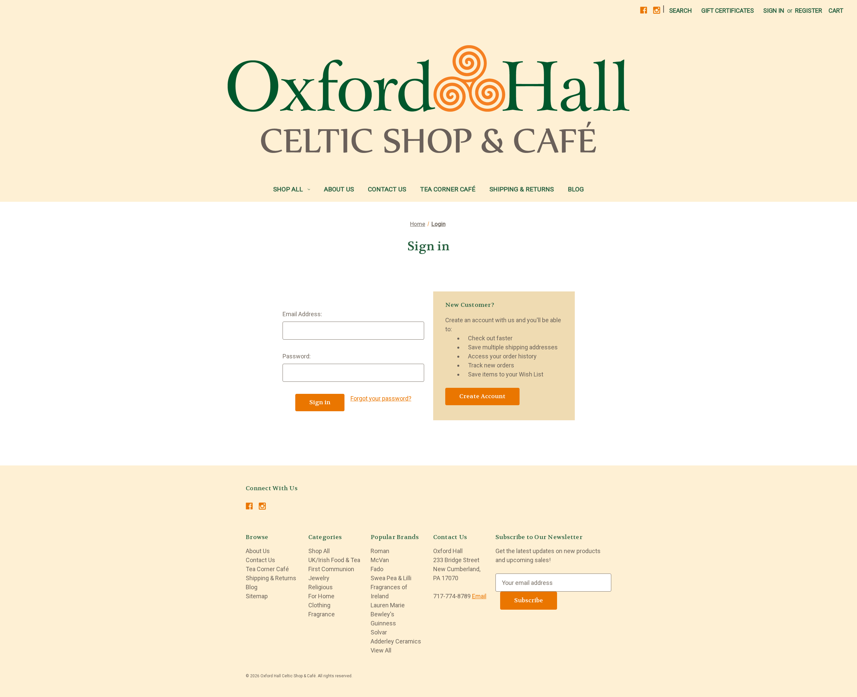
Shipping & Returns (521, 189)
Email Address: (302, 314)
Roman (380, 550)
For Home (321, 596)
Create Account (482, 396)
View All (381, 650)
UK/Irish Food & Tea (334, 559)
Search (680, 10)
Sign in (773, 10)
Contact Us (387, 189)
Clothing (319, 605)
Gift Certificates (727, 10)
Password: (297, 356)
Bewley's (382, 614)
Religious (320, 587)
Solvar (379, 632)
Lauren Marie (388, 605)
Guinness (383, 623)
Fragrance (321, 614)
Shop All (288, 189)
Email (479, 596)
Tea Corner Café (447, 189)
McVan (380, 559)
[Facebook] (643, 10)
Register (808, 10)
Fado (377, 569)
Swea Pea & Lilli (391, 578)
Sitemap (257, 596)
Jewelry (318, 578)
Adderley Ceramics (396, 641)
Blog (576, 189)
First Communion (331, 569)
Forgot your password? (380, 398)
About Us (339, 189)
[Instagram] (656, 10)
